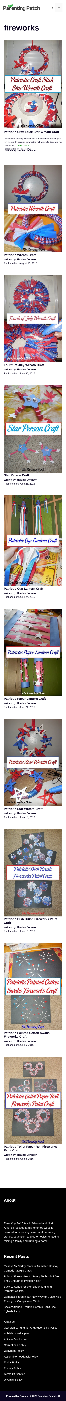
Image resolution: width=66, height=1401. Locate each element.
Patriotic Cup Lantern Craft (23, 588)
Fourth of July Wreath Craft (24, 365)
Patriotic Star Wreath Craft (23, 809)
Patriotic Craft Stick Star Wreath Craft (31, 132)
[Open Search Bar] (51, 7)
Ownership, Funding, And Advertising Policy (30, 1327)
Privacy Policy (12, 1368)
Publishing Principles (16, 1333)
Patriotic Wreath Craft (20, 255)
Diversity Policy (13, 1379)
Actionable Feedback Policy (21, 1356)
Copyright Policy (14, 1350)
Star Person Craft (16, 475)
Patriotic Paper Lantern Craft (25, 698)
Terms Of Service (14, 1374)
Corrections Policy (15, 1345)
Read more (23, 145)
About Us (9, 1321)
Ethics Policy (11, 1362)
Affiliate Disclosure (15, 1339)
